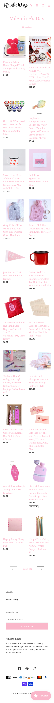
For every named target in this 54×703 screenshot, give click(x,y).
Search (9, 592)
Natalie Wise (22, 694)
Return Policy (12, 599)
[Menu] (49, 5)
